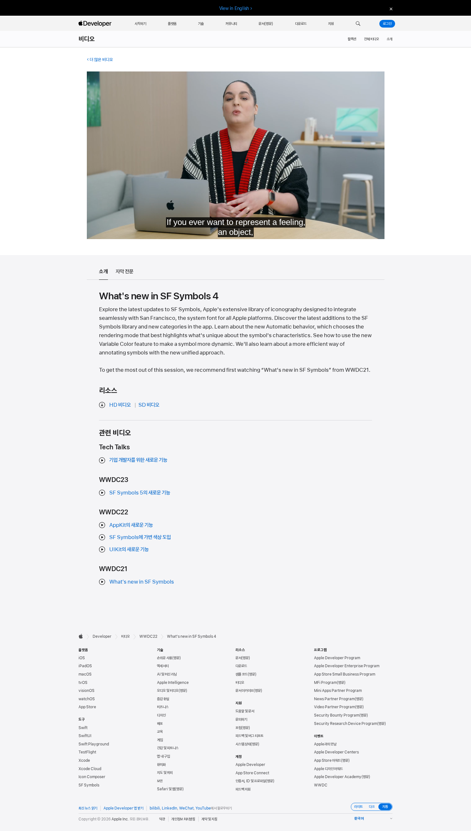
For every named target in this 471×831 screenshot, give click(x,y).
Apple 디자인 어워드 (328, 769)
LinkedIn (169, 808)
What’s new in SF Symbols (141, 581)
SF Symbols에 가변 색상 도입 (140, 537)
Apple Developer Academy (337, 777)
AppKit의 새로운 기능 (131, 525)
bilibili (155, 808)
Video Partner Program (334, 707)
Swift (82, 728)
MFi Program (325, 682)
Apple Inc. (120, 819)
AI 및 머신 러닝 (167, 674)
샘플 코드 (242, 674)
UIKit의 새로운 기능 (129, 549)
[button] (358, 24)
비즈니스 (163, 707)
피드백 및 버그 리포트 (249, 736)
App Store (87, 707)
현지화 (161, 764)
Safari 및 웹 (166, 789)
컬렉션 (352, 39)
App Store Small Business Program (344, 674)
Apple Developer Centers (336, 752)
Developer (102, 636)
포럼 (238, 728)
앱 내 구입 (163, 756)
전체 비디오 (371, 39)
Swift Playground (93, 744)
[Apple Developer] (96, 24)
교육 (160, 731)
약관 (162, 819)
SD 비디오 (148, 405)
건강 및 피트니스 (167, 748)
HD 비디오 (120, 405)
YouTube (203, 808)
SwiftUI (84, 736)
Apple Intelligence (173, 682)
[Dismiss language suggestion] (390, 8)
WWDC (320, 785)
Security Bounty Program (336, 715)
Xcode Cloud (89, 769)
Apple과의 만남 (325, 744)
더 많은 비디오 (101, 59)
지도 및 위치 (165, 772)
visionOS (86, 690)
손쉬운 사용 (164, 658)
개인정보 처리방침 (183, 819)
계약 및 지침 (209, 819)
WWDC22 (148, 636)
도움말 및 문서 (245, 711)
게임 (160, 740)
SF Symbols (88, 785)
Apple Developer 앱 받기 (123, 808)
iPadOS (85, 666)
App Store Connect (252, 773)
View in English (234, 8)
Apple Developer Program (337, 658)
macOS (85, 674)
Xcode (84, 760)
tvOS (82, 682)
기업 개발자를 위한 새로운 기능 (138, 460)
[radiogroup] (371, 807)
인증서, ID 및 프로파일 (251, 781)
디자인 (161, 715)
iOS (81, 658)
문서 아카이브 (244, 690)
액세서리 (163, 666)
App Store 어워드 (327, 760)
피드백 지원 (243, 789)
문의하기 (241, 719)
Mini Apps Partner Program (338, 690)
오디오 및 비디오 (167, 690)
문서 (238, 658)
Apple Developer (250, 764)
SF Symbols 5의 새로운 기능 (139, 492)
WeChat (186, 808)
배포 (160, 723)
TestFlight (87, 752)
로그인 (387, 23)
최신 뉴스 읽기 (87, 808)
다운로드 (241, 666)
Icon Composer (91, 777)
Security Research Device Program (345, 723)
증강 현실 (163, 699)
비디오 (86, 39)
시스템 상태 (243, 744)
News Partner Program (334, 699)
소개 (389, 39)
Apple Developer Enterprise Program (346, 666)
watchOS (86, 699)
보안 (160, 781)
